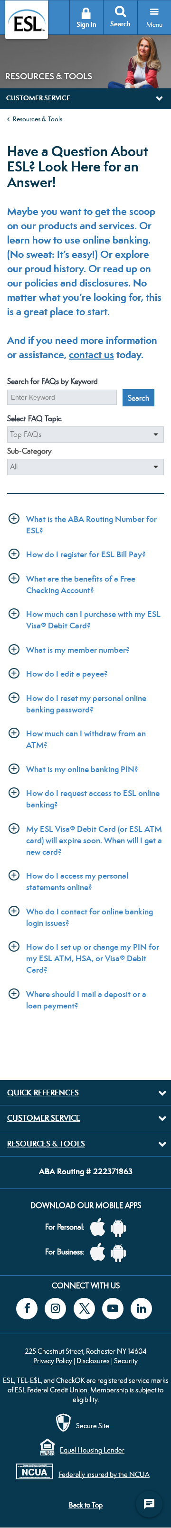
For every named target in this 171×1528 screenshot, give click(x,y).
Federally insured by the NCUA (104, 1474)
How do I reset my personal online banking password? (86, 703)
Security (126, 1360)
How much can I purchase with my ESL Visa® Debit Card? (93, 619)
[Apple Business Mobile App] (100, 1252)
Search (120, 24)
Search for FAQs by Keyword (52, 381)
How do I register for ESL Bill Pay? (86, 554)
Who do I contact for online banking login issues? (89, 917)
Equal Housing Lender (92, 1449)
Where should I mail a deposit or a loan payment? (86, 999)
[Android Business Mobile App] (121, 1252)
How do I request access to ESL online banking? (93, 798)
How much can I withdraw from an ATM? (86, 739)
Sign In (86, 24)
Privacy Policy (52, 1360)
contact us (91, 354)
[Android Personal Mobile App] (121, 1227)
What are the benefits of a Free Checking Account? (80, 584)
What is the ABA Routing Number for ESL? (91, 524)
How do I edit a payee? (67, 673)
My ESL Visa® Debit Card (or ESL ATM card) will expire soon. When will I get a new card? (94, 840)
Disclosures (93, 1360)
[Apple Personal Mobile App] (100, 1227)
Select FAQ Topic (34, 419)
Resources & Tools (37, 119)
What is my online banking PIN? (82, 769)
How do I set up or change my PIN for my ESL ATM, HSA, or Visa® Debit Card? (92, 958)
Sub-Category (29, 451)
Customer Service (43, 1118)
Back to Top (86, 1504)
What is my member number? (78, 650)
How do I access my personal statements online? (77, 881)
